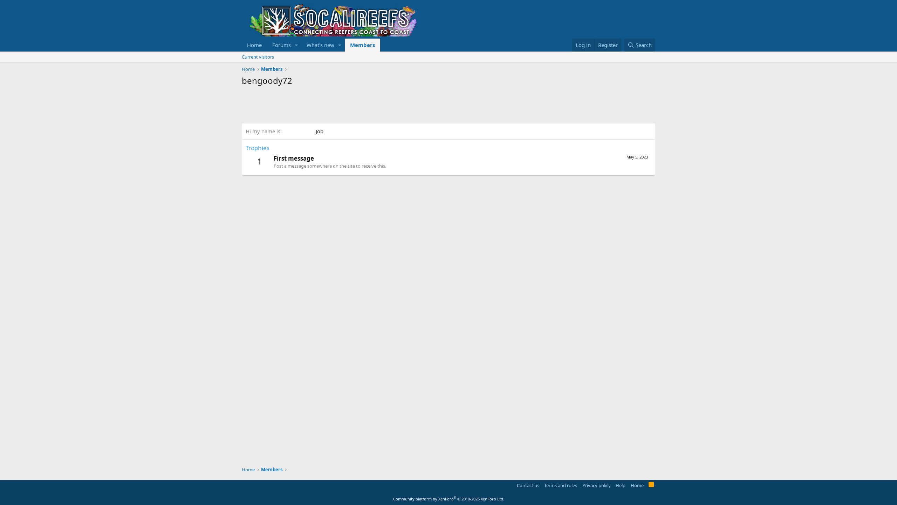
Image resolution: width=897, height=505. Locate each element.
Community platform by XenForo (448, 498)
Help (620, 485)
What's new (320, 44)
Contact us (528, 485)
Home (254, 44)
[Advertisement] (369, 105)
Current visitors (258, 57)
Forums (281, 44)
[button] (296, 45)
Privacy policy (596, 485)
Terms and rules (560, 485)
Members (362, 44)
